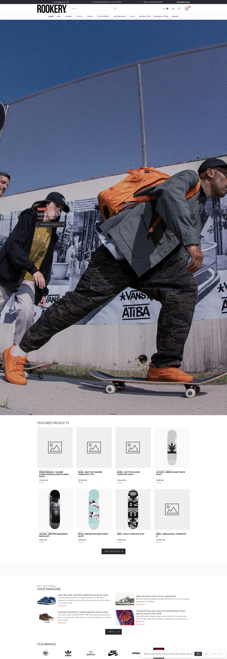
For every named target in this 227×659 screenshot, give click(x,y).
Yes (198, 654)
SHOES (90, 16)
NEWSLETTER (144, 16)
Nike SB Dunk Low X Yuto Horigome (156, 596)
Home (50, 16)
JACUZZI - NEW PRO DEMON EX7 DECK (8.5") (53, 535)
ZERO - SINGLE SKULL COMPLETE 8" (171, 535)
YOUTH (79, 16)
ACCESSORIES (103, 16)
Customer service (183, 2)
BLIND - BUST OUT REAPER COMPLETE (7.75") (90, 473)
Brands (175, 16)
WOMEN (68, 16)
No (206, 654)
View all (112, 632)
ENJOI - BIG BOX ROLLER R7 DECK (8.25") (93, 535)
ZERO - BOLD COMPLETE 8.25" (130, 534)
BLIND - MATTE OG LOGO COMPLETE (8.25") (128, 473)
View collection (112, 551)
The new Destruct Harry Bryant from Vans (83, 612)
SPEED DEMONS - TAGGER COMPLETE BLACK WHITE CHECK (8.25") (54, 474)
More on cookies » (217, 654)
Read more (62, 605)
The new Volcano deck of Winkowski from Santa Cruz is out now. (160, 612)
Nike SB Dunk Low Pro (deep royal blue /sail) (83, 595)
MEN (58, 16)
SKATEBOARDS (120, 16)
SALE (132, 16)
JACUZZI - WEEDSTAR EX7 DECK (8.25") (170, 473)
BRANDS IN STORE (161, 16)
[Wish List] (179, 8)
